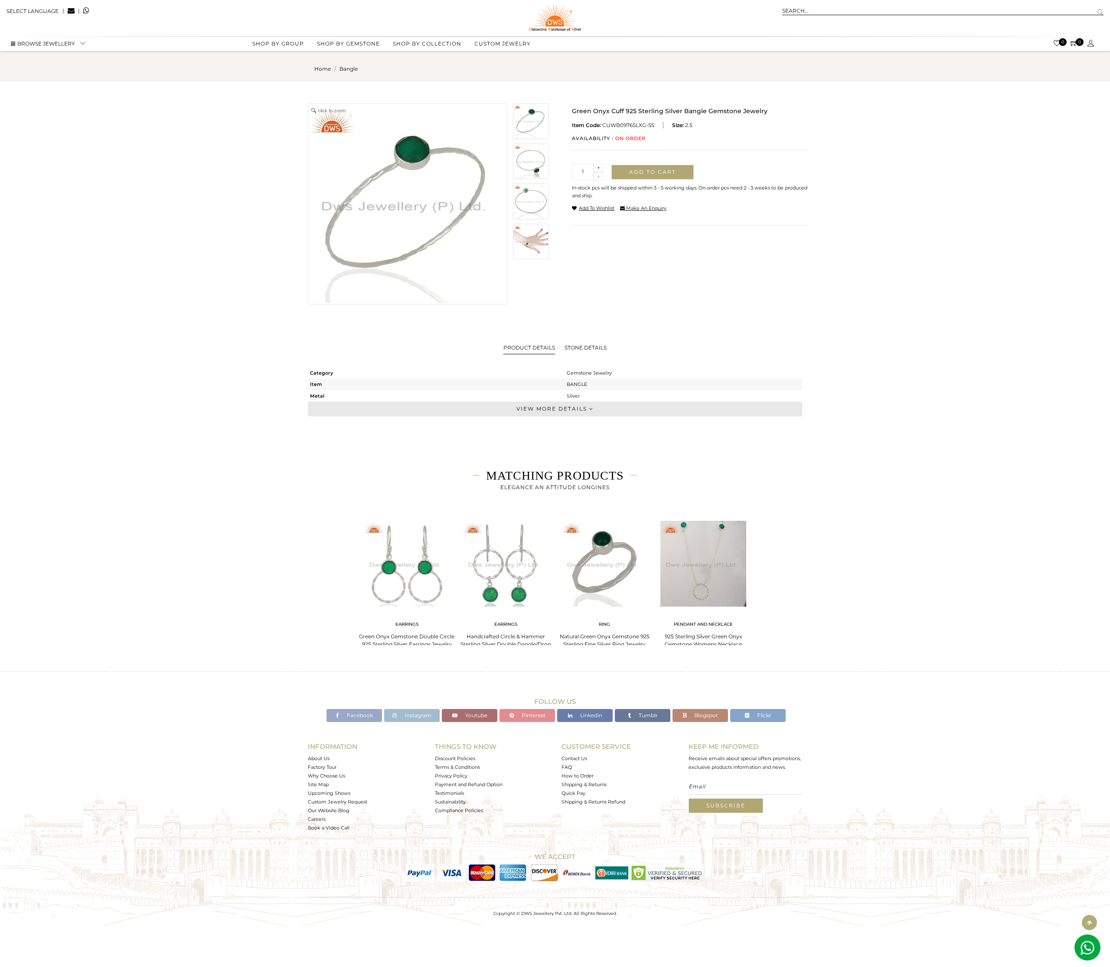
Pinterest (532, 715)
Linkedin (590, 715)
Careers (317, 819)
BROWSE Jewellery (46, 43)
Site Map (318, 784)
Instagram (417, 715)
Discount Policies (455, 758)
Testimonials (449, 793)
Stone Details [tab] (586, 347)
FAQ (567, 767)
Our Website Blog (328, 810)
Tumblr (647, 715)
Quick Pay (573, 793)
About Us (319, 758)
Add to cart (652, 172)
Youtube (475, 715)
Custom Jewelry (502, 43)
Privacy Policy (451, 776)
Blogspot (705, 715)
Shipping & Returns (584, 784)
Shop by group (278, 43)
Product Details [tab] (529, 347)
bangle (349, 68)
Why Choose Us (326, 776)
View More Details (552, 408)
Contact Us (574, 758)
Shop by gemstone (348, 43)
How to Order (578, 776)
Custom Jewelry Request (337, 802)
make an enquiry (645, 208)
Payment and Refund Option (469, 784)
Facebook (359, 715)
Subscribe (725, 805)
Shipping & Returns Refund (593, 802)
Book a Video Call (328, 828)
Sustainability (450, 802)
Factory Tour (322, 767)
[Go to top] (1089, 922)
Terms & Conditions (457, 767)
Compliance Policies (459, 810)
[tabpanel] (406, 581)
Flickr (763, 715)
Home (322, 68)
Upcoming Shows (329, 793)
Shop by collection (427, 43)
